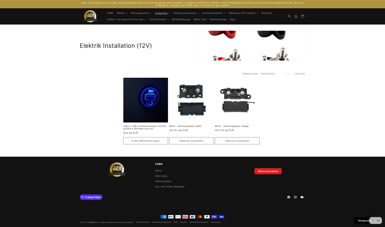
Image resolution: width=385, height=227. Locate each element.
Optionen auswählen (191, 140)
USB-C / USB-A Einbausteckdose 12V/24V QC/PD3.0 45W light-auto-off (144, 127)
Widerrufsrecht (142, 222)
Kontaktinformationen (199, 222)
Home (158, 171)
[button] (122, 13)
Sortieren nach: (250, 73)
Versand (183, 222)
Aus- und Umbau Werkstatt (170, 186)
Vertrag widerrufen (368, 220)
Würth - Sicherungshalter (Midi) (185, 126)
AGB (175, 222)
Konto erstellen (163, 181)
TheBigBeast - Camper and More (101, 222)
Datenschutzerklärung (161, 222)
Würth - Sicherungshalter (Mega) (232, 126)
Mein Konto (161, 176)
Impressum (216, 222)
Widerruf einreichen (268, 171)
